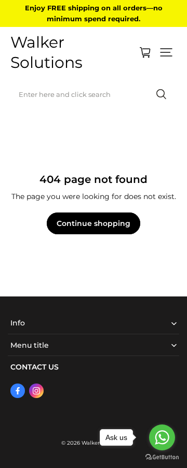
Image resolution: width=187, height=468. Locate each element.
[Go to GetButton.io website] (162, 457)
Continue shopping (93, 223)
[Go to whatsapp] (162, 437)
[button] (166, 52)
